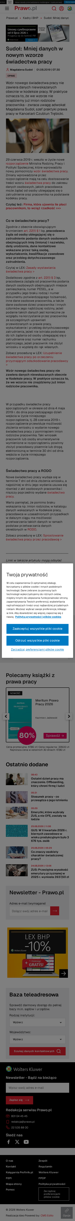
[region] (37, 610)
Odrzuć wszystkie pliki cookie (37, 640)
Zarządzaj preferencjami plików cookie (37, 649)
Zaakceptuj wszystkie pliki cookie (37, 629)
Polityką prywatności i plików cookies (38, 616)
